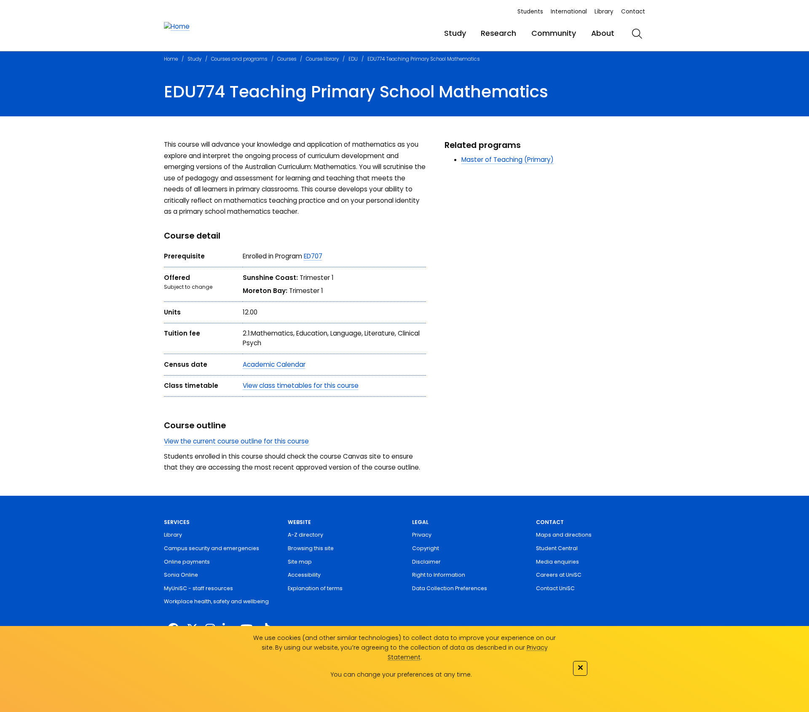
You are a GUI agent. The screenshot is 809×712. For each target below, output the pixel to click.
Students (530, 12)
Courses (287, 59)
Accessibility (304, 574)
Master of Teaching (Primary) (507, 159)
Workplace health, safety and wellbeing (216, 601)
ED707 (313, 256)
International (569, 12)
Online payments (187, 561)
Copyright (425, 548)
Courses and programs (239, 59)
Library (604, 12)
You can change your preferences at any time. (400, 674)
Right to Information (438, 574)
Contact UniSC (555, 588)
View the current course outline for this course (236, 441)
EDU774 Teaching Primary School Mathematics (423, 59)
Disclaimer (426, 561)
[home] (177, 27)
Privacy (421, 534)
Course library (322, 59)
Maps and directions (564, 534)
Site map (300, 561)
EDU (353, 59)
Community (553, 33)
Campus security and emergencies (211, 548)
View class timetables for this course (301, 385)
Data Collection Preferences (449, 588)
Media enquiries (557, 561)
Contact (633, 12)
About (602, 33)
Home (171, 59)
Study (455, 33)
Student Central (557, 548)
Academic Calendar (274, 364)
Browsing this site (311, 548)
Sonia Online (181, 574)
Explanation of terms (315, 588)
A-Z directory (305, 534)
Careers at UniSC (558, 574)
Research (498, 33)
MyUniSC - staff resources (198, 588)
